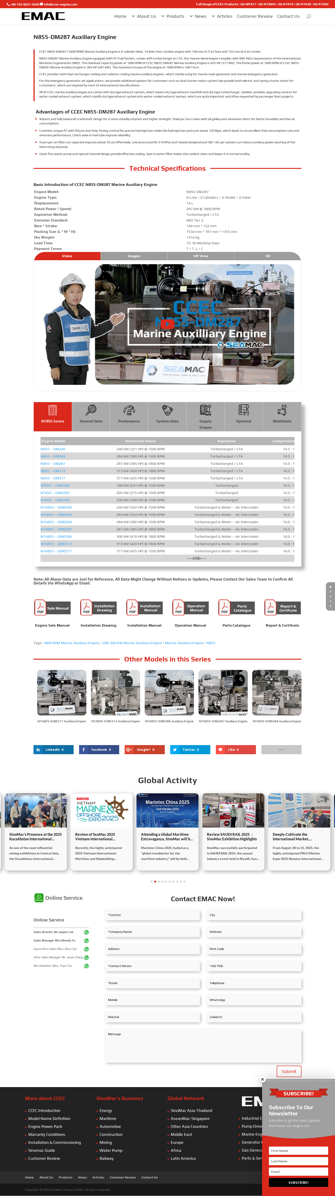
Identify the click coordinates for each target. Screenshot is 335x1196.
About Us (146, 16)
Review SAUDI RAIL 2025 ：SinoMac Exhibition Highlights (232, 836)
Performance (129, 421)
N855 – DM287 (53, 463)
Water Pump (111, 1150)
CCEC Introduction (44, 1110)
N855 (210, 643)
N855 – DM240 (53, 449)
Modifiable (282, 421)
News (200, 16)
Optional (243, 421)
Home (120, 16)
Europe (177, 1142)
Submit (289, 1071)
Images (134, 256)
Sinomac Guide (41, 1150)
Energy (106, 1110)
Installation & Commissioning (54, 1142)
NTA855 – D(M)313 (56, 544)
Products (175, 16)
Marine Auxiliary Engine (184, 643)
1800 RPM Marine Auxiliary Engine (71, 643)
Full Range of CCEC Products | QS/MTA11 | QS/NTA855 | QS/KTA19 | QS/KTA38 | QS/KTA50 (262, 4)
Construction (111, 1134)
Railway (106, 1158)
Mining (106, 1142)
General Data (91, 421)
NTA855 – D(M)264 (56, 514)
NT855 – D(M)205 (55, 493)
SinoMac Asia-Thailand (191, 1110)
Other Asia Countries (189, 1126)
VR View (200, 256)
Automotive (110, 1126)
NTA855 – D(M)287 (56, 529)
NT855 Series (52, 421)
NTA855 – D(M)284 (56, 522)
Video (67, 256)
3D (267, 256)
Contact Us (288, 16)
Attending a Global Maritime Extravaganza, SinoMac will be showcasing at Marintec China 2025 (166, 837)
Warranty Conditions (46, 1134)
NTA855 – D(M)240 (56, 507)
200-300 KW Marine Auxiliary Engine (132, 643)
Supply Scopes (205, 424)
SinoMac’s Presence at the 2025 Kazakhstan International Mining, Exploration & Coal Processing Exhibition (35, 837)
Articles (224, 16)
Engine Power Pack (45, 1126)
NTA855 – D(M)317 (56, 551)
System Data (167, 421)
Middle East (181, 1134)
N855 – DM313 (53, 471)
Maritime (108, 1118)
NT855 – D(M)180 (55, 485)
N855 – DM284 (53, 456)
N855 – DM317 (53, 478)
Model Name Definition (49, 1118)
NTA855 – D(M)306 (56, 536)
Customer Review (255, 16)
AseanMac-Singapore (190, 1118)
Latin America (183, 1158)
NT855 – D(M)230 (55, 500)
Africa (176, 1150)
